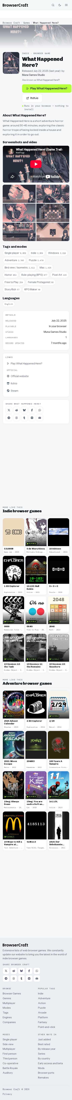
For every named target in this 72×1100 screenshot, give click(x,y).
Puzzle (42, 1007)
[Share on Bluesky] (24, 410)
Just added (44, 1039)
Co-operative (10, 1063)
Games (26, 22)
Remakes (43, 1077)
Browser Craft (11, 22)
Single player (10, 1039)
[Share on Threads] (16, 417)
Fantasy (42, 1022)
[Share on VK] (32, 417)
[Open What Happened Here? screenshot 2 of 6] (52, 194)
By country (44, 1058)
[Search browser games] (53, 5)
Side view (8, 1044)
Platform (43, 1017)
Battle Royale (10, 1068)
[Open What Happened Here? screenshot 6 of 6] (52, 232)
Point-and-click (46, 1027)
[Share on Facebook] (32, 410)
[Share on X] (9, 410)
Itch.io (34, 98)
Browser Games (12, 993)
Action (42, 1003)
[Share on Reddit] (16, 410)
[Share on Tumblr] (24, 417)
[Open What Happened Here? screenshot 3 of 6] (19, 213)
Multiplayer (9, 1003)
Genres (7, 998)
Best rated (44, 1044)
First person (9, 1053)
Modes (7, 1007)
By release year (46, 1048)
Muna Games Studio (33, 74)
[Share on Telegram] (9, 417)
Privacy (7, 1094)
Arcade (42, 1012)
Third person (10, 1058)
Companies (9, 1022)
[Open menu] (66, 5)
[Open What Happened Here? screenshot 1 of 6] (19, 194)
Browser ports (46, 1072)
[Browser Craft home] (15, 5)
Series (41, 1053)
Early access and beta (50, 1063)
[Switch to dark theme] (60, 5)
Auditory (8, 1072)
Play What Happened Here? (48, 88)
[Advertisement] (36, 14)
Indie (40, 993)
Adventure (44, 998)
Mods (41, 1068)
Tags (5, 1012)
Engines (7, 1017)
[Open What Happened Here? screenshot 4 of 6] (52, 213)
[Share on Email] (39, 417)
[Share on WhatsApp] (39, 410)
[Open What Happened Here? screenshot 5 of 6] (19, 232)
